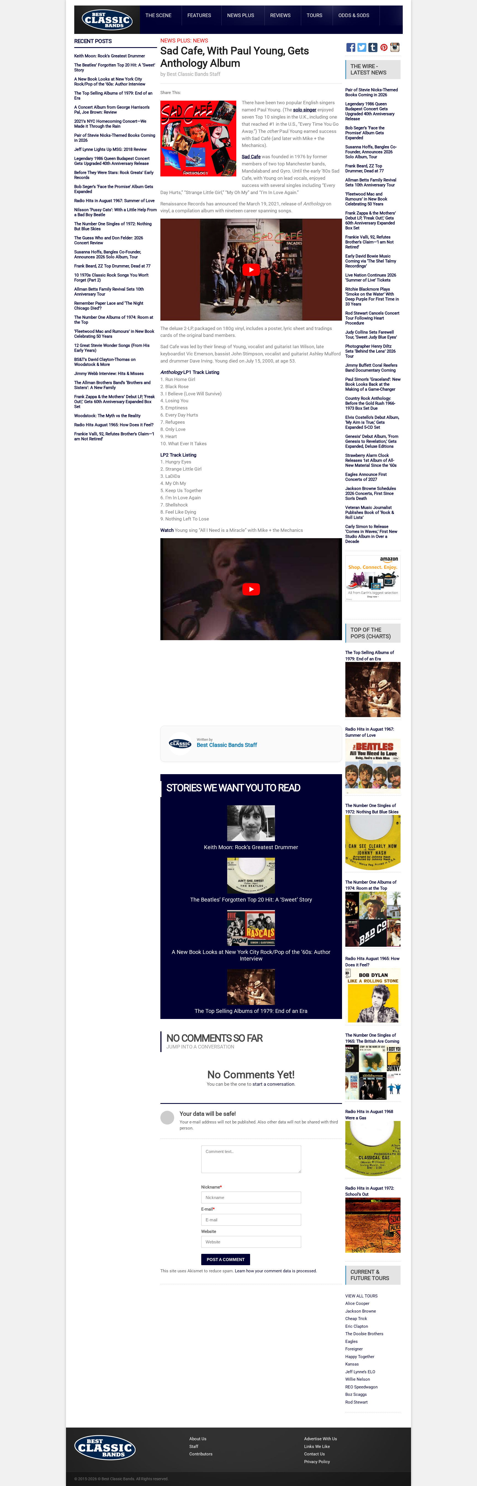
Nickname (211, 1187)
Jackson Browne (360, 1311)
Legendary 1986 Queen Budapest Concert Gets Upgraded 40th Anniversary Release (112, 161)
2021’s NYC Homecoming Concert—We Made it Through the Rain (110, 124)
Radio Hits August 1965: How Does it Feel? (113, 424)
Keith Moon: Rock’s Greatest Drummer (109, 55)
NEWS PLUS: (176, 40)
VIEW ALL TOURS (361, 1296)
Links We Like (317, 1446)
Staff (193, 1446)
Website (208, 1231)
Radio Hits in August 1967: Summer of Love (114, 200)
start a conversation (273, 1084)
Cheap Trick (356, 1318)
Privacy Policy (317, 1461)
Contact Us (314, 1454)
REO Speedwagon (361, 1387)
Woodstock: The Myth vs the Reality (107, 415)
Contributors (201, 1454)
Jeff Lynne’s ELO (360, 1371)
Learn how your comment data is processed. (276, 1270)
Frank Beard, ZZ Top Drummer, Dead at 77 (112, 266)
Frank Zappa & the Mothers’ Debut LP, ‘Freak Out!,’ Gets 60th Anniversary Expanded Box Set (114, 401)
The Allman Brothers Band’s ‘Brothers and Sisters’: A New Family (112, 385)
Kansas (352, 1364)
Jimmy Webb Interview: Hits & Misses (109, 373)
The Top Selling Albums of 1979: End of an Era (251, 1011)
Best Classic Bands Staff (193, 74)
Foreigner (354, 1348)
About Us (197, 1438)
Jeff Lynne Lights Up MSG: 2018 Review (110, 149)
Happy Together (359, 1356)
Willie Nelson (357, 1379)
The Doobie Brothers (364, 1333)
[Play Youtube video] (251, 270)
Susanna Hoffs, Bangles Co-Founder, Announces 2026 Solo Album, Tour (107, 254)
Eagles (351, 1341)
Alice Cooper (357, 1303)
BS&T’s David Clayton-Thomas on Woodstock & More (105, 362)
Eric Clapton (356, 1326)
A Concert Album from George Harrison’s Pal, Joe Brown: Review (112, 110)
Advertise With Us (320, 1438)
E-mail (207, 1209)
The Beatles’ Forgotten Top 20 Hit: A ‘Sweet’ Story (251, 900)
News (200, 40)
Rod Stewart (356, 1402)
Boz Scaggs (356, 1394)
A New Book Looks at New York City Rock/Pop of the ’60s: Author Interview (109, 82)
